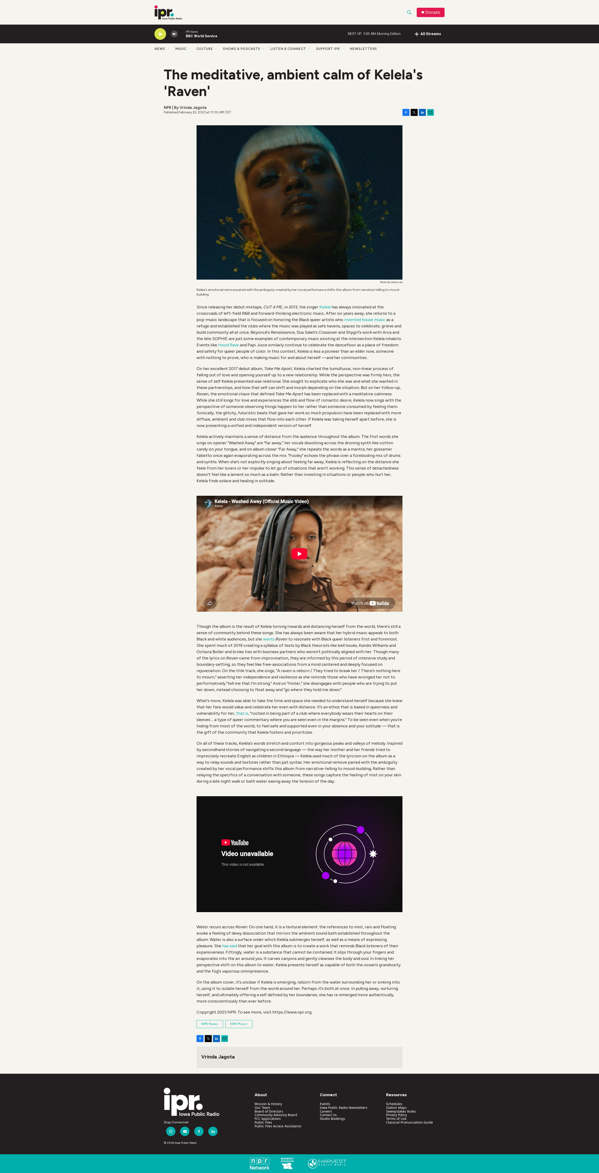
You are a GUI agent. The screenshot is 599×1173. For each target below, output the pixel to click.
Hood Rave (228, 345)
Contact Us (328, 1115)
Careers (326, 1111)
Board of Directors (269, 1111)
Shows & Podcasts (241, 49)
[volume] (174, 34)
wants (268, 639)
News (159, 49)
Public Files (263, 1122)
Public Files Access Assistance (278, 1126)
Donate (432, 12)
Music (180, 49)
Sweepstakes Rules (401, 1111)
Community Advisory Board (276, 1115)
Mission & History (268, 1104)
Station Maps (396, 1107)
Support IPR (328, 49)
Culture (205, 49)
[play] (160, 34)
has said (229, 945)
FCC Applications (268, 1118)
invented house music (364, 319)
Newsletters (363, 49)
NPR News (209, 1024)
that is (242, 713)
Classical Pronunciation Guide (409, 1122)
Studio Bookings (332, 1118)
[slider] (182, 33)
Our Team (262, 1107)
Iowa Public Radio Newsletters (343, 1107)
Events (325, 1104)
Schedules (394, 1104)
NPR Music (239, 1024)
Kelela (325, 307)
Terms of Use (396, 1118)
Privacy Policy (396, 1115)
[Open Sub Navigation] (169, 49)
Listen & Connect (288, 49)
